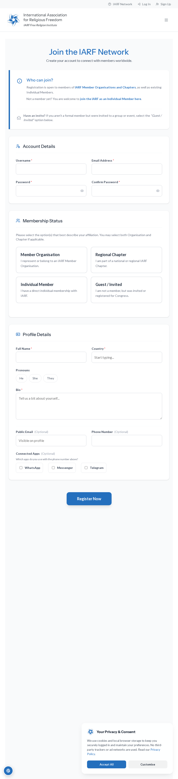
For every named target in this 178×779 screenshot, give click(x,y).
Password (24, 182)
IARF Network (122, 4)
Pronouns (23, 370)
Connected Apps (35, 453)
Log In (146, 4)
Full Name (24, 348)
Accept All (107, 764)
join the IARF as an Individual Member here (110, 99)
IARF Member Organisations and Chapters (105, 87)
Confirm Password (106, 182)
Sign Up (166, 4)
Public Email (32, 432)
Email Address (103, 160)
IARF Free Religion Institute (40, 25)
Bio (19, 390)
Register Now (89, 498)
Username (24, 160)
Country (98, 348)
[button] (8, 771)
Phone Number (110, 432)
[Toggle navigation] (166, 20)
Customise (147, 764)
